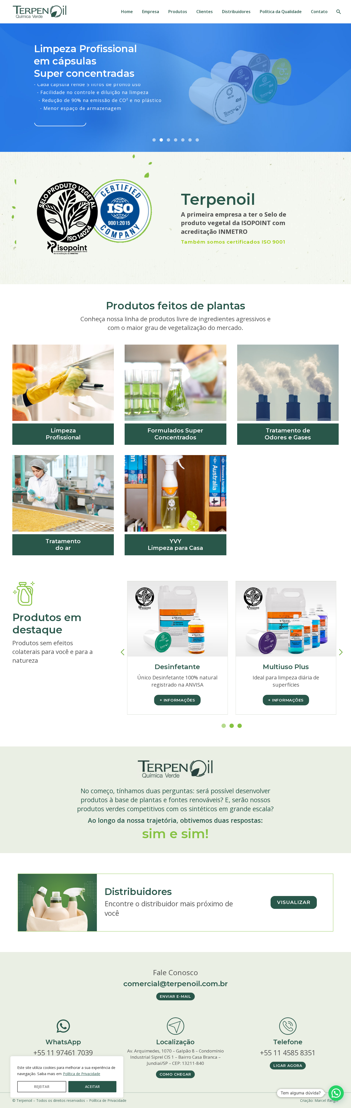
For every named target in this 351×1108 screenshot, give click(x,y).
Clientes (204, 11)
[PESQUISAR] (338, 11)
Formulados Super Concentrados (175, 434)
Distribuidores (236, 11)
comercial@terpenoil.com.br (175, 983)
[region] (66, 1077)
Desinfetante (177, 667)
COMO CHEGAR (175, 1074)
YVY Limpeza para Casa (175, 544)
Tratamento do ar (63, 544)
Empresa (150, 11)
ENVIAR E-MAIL (175, 996)
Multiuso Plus (286, 667)
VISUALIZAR (293, 902)
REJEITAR (41, 1086)
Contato (319, 11)
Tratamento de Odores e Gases (288, 434)
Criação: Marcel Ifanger (319, 1100)
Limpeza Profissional (63, 434)
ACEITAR (92, 1086)
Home (127, 11)
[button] (336, 1093)
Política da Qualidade (281, 11)
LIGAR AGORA (287, 1065)
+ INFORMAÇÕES (177, 700)
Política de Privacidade (81, 1073)
